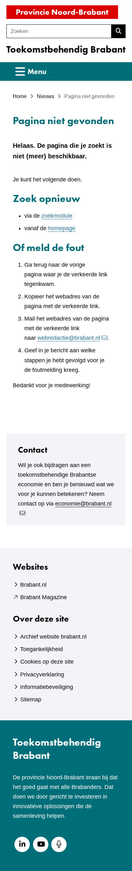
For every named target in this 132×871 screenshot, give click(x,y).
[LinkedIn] (22, 844)
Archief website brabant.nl (53, 636)
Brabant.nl (33, 585)
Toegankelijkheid (41, 649)
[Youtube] (40, 844)
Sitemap (30, 699)
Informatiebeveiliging (46, 687)
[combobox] (58, 31)
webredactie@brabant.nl (68, 338)
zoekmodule (56, 216)
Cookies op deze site (47, 661)
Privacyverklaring (42, 674)
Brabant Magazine (43, 597)
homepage (61, 228)
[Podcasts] (59, 844)
